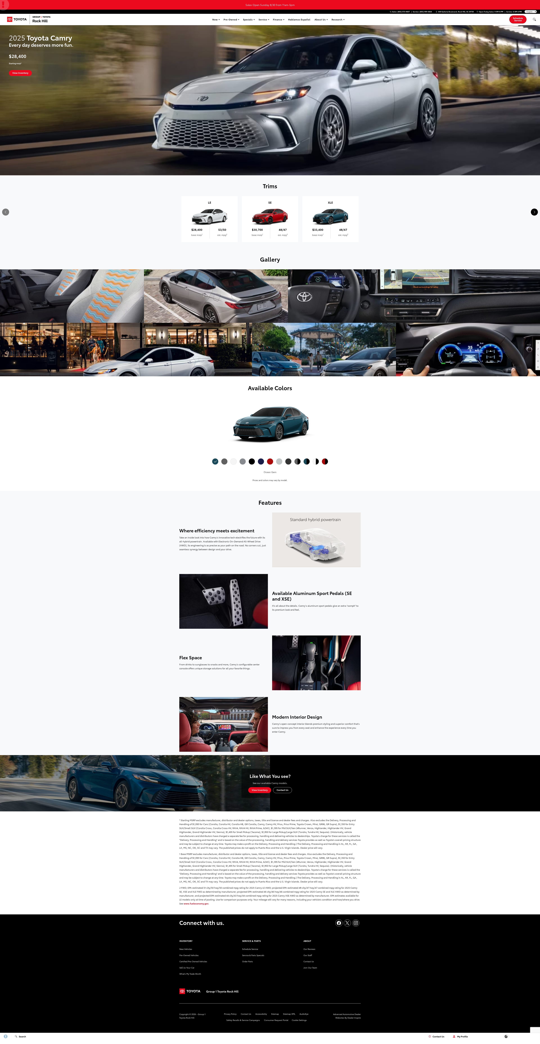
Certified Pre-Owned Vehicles (193, 961)
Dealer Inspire (354, 1017)
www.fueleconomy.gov (196, 903)
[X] (347, 922)
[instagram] (355, 922)
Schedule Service (250, 949)
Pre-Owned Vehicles (189, 955)
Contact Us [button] (282, 789)
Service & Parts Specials (253, 955)
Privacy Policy (230, 1013)
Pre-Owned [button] (230, 20)
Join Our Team (310, 967)
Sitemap (275, 1013)
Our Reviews (309, 949)
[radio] (215, 461)
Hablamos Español (299, 19)
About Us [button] (320, 20)
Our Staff (307, 955)
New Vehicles (185, 949)
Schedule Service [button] (518, 19)
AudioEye (304, 1013)
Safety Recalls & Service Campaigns (243, 1020)
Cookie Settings (299, 1020)
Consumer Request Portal (276, 1020)
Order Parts (247, 961)
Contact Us (308, 961)
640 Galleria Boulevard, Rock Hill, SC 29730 (456, 11)
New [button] (215, 20)
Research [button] (336, 20)
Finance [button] (277, 20)
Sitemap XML (289, 1013)
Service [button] (262, 20)
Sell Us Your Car (186, 967)
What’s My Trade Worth (190, 973)
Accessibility (261, 1013)
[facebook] (338, 922)
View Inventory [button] (20, 72)
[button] (534, 19)
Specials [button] (248, 20)
